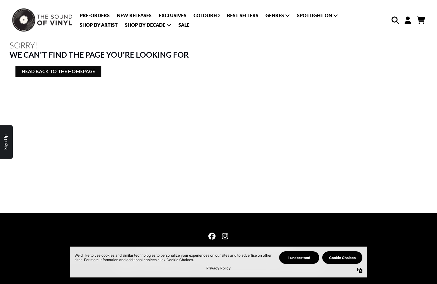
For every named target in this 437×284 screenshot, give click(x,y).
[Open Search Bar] (395, 20)
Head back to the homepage (58, 71)
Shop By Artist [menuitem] (99, 25)
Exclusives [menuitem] (172, 15)
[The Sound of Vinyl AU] (43, 20)
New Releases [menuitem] (134, 15)
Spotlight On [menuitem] (314, 15)
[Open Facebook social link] (211, 236)
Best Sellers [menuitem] (242, 15)
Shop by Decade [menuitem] (145, 25)
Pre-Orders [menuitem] (95, 15)
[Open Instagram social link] (225, 236)
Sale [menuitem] (183, 25)
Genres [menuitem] (274, 15)
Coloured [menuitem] (207, 15)
